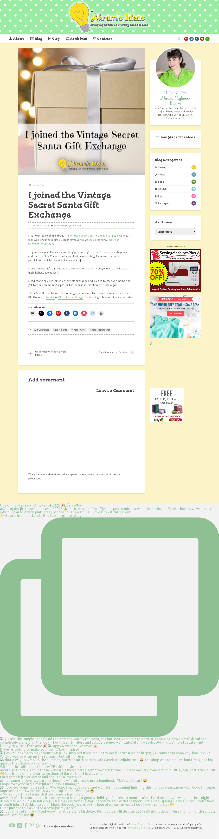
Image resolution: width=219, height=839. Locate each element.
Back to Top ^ (96, 831)
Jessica (111, 240)
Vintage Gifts (78, 330)
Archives (78, 39)
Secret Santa (60, 330)
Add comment (60, 225)
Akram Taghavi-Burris (142, 824)
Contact (104, 39)
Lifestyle (39, 184)
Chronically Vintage (40, 244)
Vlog (56, 39)
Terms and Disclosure (138, 828)
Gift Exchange (41, 330)
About (18, 39)
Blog (38, 39)
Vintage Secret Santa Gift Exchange (92, 235)
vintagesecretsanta (100, 330)
